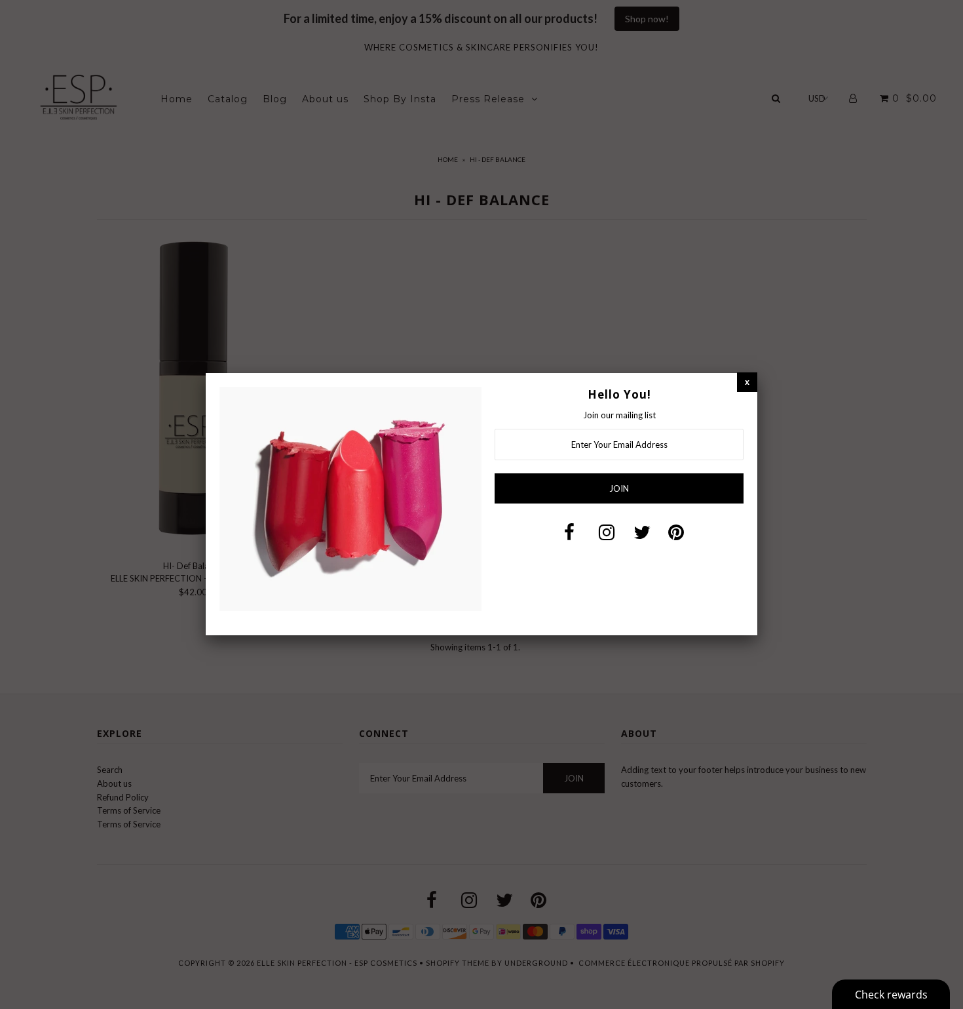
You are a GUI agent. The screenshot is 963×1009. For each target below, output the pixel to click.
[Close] (747, 382)
